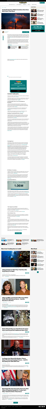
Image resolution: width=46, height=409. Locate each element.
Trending (24, 4)
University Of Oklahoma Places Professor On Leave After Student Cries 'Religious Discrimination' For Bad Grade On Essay (25, 244)
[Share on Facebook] (3, 36)
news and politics (12, 4)
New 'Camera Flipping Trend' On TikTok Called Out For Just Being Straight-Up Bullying (40, 15)
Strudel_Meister (9, 130)
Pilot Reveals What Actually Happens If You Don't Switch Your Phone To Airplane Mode (40, 261)
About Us (2, 406)
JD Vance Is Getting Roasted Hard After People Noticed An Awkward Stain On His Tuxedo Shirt (40, 265)
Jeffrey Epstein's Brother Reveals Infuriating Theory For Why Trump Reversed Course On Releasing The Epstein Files (40, 269)
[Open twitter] (40, 406)
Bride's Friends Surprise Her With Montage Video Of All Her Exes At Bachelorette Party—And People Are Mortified (22, 0)
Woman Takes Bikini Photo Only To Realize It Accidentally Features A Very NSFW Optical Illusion (10, 240)
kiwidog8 (15, 196)
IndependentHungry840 (13, 59)
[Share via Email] (3, 39)
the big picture (34, 4)
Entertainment (19, 4)
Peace (11, 37)
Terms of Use (9, 406)
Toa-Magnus (15, 117)
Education (8, 145)
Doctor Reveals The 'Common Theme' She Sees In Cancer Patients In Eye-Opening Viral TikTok (25, 240)
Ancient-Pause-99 (15, 155)
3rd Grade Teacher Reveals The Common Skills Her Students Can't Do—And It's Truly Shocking (40, 257)
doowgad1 (15, 106)
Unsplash (18, 267)
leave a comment (18, 233)
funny (21, 229)
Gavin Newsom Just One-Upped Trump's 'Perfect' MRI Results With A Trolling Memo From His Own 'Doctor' (40, 240)
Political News (39, 251)
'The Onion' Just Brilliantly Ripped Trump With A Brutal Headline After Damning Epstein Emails (10, 244)
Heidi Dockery (6, 31)
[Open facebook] (39, 406)
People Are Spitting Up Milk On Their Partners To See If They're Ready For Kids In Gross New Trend (40, 11)
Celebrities (38, 17)
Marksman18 (9, 109)
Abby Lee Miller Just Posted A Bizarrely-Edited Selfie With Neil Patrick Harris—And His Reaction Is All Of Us (15, 299)
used (20, 397)
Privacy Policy (5, 406)
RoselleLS (23, 159)
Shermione (23, 211)
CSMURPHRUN (15, 173)
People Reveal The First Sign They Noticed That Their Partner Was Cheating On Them (40, 23)
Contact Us (20, 406)
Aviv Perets (16, 267)
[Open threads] (42, 406)
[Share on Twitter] (3, 38)
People (29, 4)
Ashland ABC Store (16, 333)
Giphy (17, 190)
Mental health (17, 194)
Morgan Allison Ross (5, 302)
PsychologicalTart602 (24, 144)
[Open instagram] (44, 406)
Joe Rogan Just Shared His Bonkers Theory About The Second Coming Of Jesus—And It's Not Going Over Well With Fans (15, 360)
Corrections (13, 406)
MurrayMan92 (18, 216)
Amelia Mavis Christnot (5, 393)
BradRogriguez (27, 192)
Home (2, 7)
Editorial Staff (16, 406)
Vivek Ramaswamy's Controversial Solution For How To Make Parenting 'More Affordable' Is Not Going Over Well (40, 253)
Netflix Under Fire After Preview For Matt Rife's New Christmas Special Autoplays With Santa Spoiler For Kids (40, 19)
